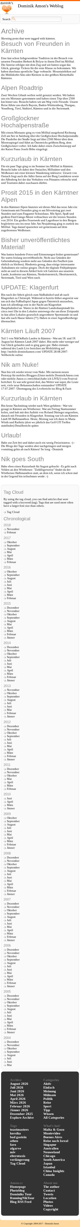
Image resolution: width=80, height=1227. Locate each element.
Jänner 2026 (19, 1110)
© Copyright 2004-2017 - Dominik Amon (40, 1223)
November (13, 529)
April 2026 (18, 1099)
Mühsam (49, 1095)
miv (13, 1152)
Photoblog (17, 1190)
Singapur (49, 1144)
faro (13, 1144)
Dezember (13, 607)
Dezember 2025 (21, 1114)
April (10, 555)
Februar (11, 532)
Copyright (50, 1209)
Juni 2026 (17, 1091)
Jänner (11, 637)
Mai (9, 552)
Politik (48, 1099)
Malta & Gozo (53, 1129)
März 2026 (18, 1102)
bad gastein (18, 1137)
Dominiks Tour (21, 1194)
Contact (49, 1190)
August (11, 548)
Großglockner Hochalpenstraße (25, 122)
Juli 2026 (16, 1087)
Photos (48, 1202)
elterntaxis (17, 1156)
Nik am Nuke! (20, 364)
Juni (9, 584)
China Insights (53, 1171)
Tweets (48, 1194)
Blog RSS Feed (20, 1202)
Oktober (12, 542)
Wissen (48, 1114)
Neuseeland (51, 1152)
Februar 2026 (20, 1106)
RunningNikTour (22, 1198)
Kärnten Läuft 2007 (28, 331)
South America (54, 1159)
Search (6, 19)
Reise (47, 1102)
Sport (47, 1106)
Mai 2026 (17, 1095)
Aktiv (47, 1083)
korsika (15, 1133)
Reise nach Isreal (55, 1141)
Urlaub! (11, 435)
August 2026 (19, 1083)
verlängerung (20, 1159)
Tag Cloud (13, 512)
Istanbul (49, 1167)
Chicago (49, 1156)
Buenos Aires (52, 1137)
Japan (47, 1163)
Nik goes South (22, 459)
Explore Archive (22, 1117)
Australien (50, 1148)
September (13, 545)
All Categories (53, 1117)
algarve (15, 1148)
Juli (9, 581)
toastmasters (19, 1129)
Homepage (18, 1186)
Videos (48, 1205)
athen (14, 1141)
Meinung (49, 1091)
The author (51, 1186)
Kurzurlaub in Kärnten (31, 158)
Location (49, 1198)
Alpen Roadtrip (22, 87)
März (10, 558)
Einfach (48, 1087)
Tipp (46, 1110)
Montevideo (51, 1133)
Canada (49, 1175)
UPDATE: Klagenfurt (29, 287)
